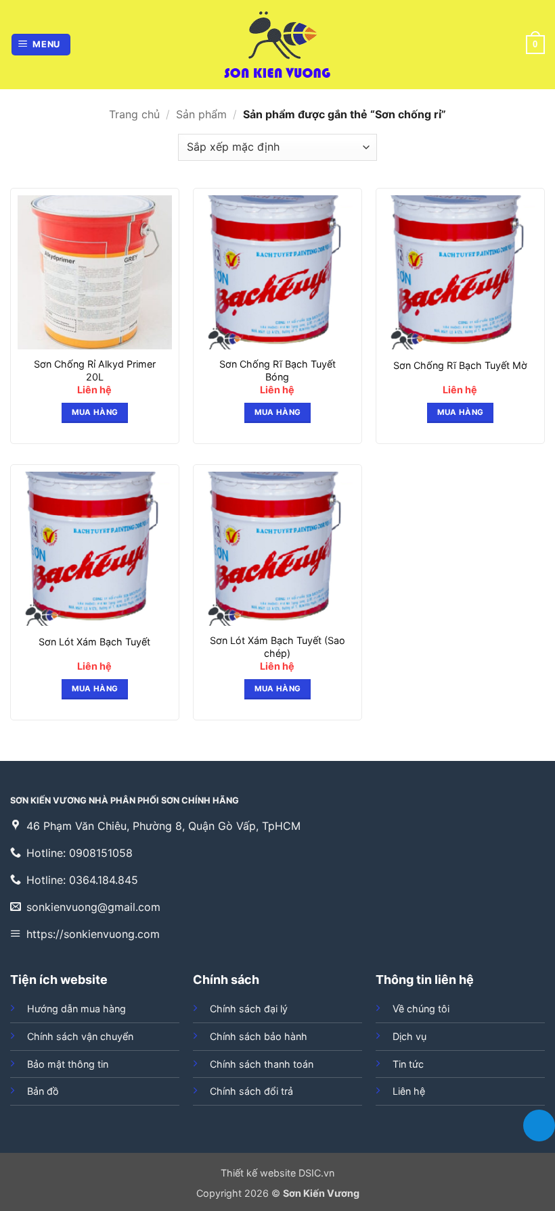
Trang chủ (134, 114)
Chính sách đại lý (249, 1008)
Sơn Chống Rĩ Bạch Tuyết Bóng (277, 370)
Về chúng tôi (421, 1008)
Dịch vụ (409, 1036)
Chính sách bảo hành (258, 1036)
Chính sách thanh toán (261, 1064)
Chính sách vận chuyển (80, 1036)
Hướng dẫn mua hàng (76, 1008)
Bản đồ (43, 1091)
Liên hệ (409, 1091)
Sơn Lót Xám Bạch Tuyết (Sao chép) (277, 647)
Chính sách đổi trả (251, 1091)
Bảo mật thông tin (67, 1064)
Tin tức (408, 1064)
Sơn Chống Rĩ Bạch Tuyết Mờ (460, 365)
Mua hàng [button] (95, 412)
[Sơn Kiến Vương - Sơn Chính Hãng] (277, 44)
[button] (41, 45)
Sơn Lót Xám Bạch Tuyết (94, 641)
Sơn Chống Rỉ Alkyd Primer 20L (95, 370)
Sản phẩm (201, 114)
